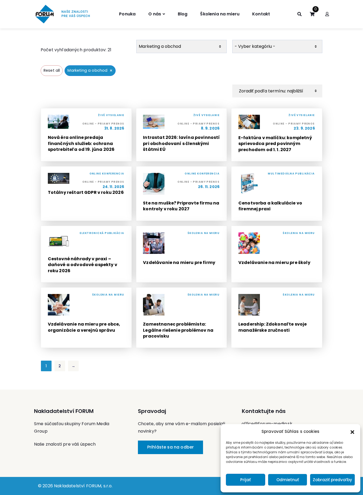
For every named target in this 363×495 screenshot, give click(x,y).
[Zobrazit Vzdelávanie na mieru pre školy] (276, 254)
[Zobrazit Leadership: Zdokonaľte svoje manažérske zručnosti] (276, 318)
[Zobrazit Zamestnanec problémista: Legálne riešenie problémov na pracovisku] (181, 318)
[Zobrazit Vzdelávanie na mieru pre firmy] (181, 254)
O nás (154, 14)
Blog (183, 14)
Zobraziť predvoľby (332, 480)
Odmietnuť (287, 480)
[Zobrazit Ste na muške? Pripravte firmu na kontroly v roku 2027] (181, 194)
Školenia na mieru (219, 14)
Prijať (245, 480)
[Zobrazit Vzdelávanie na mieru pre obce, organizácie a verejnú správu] (86, 318)
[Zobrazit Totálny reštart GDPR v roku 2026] (86, 194)
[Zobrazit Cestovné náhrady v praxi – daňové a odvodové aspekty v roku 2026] (86, 254)
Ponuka (127, 14)
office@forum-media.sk (267, 424)
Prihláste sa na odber (170, 447)
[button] (352, 431)
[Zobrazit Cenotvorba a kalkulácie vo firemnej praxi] (276, 194)
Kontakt (261, 14)
